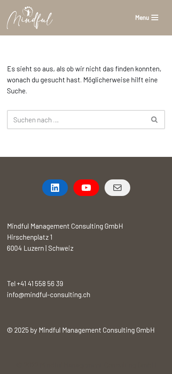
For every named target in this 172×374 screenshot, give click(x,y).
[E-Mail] (117, 187)
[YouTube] (86, 187)
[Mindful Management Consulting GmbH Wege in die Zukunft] (30, 17)
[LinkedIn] (55, 187)
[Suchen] (154, 119)
